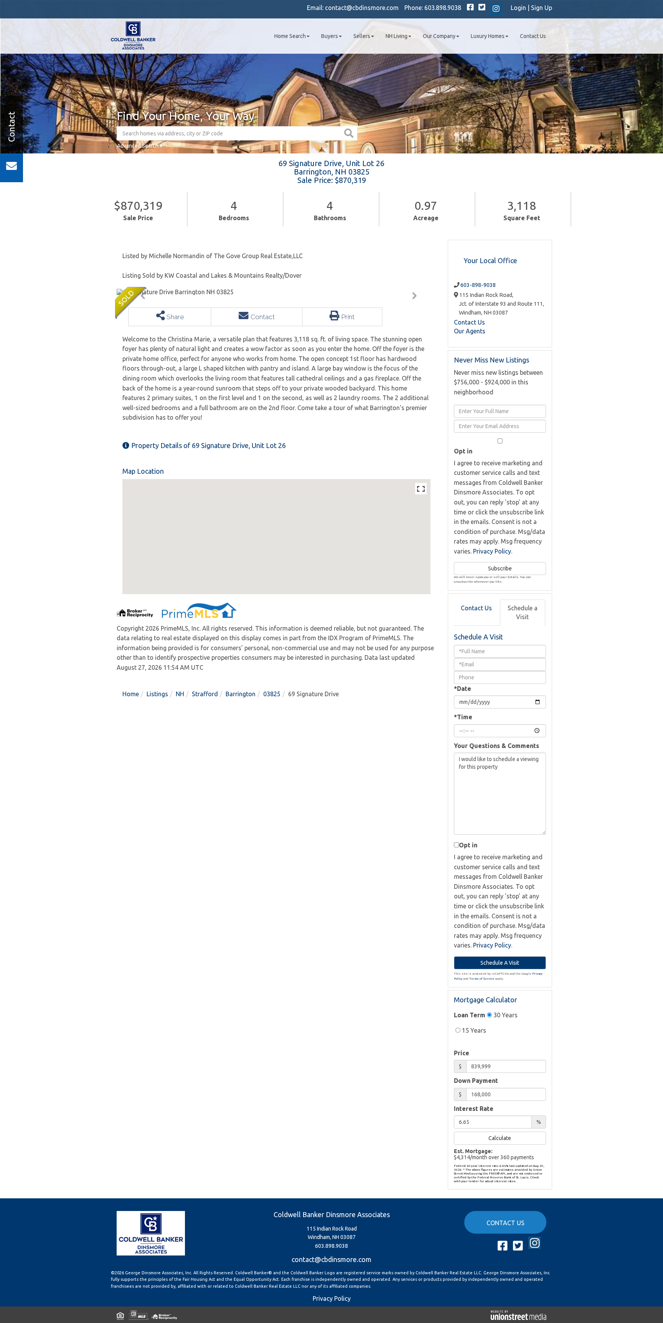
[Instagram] (496, 9)
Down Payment (476, 1080)
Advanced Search (137, 146)
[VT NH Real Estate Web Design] (518, 1315)
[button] (349, 133)
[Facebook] (470, 7)
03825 (271, 693)
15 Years (473, 1030)
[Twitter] (481, 7)
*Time (463, 716)
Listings (157, 693)
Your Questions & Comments (496, 745)
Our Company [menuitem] (439, 36)
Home (130, 693)
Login (518, 7)
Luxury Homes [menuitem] (488, 36)
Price (461, 1053)
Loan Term (469, 1015)
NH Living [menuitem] (396, 36)
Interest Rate (473, 1108)
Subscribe (500, 568)
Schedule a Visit (523, 612)
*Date (462, 688)
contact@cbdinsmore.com (362, 7)
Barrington (241, 693)
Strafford (205, 693)
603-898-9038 (478, 285)
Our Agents (469, 331)
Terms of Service (481, 978)
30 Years (505, 1015)
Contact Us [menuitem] (533, 36)
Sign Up (541, 7)
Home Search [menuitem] (290, 36)
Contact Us (469, 322)
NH (180, 693)
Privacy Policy (492, 551)
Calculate (499, 1138)
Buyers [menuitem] (329, 36)
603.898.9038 (442, 7)
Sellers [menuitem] (361, 36)
